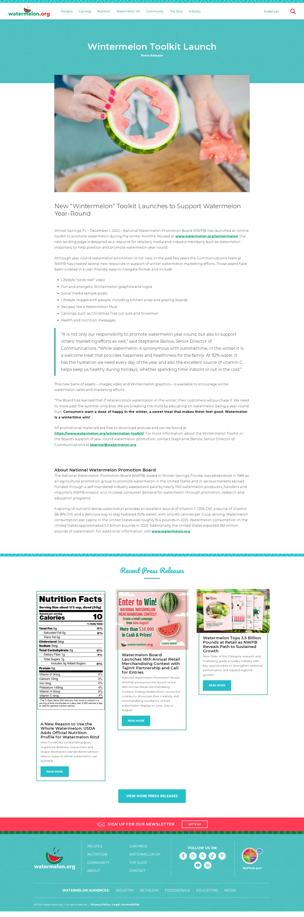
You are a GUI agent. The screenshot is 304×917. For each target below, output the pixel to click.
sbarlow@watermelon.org (113, 445)
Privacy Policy (100, 904)
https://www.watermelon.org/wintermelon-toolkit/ (99, 433)
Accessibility (130, 904)
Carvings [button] (85, 11)
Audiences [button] (271, 11)
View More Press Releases (152, 796)
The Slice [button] (176, 11)
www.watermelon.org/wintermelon (206, 236)
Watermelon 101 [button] (128, 11)
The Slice (138, 863)
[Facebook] (183, 856)
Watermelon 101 (144, 854)
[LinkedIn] (207, 865)
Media (230, 890)
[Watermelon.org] (29, 11)
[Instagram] (193, 856)
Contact (137, 871)
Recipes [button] (67, 11)
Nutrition (97, 854)
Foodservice (177, 890)
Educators (207, 890)
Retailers (149, 890)
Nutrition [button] (103, 11)
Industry (195, 11)
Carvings (138, 846)
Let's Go (194, 824)
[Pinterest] (222, 856)
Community (98, 863)
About (93, 871)
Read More (55, 771)
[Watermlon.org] (54, 858)
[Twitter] (202, 856)
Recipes (94, 846)
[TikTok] (212, 856)
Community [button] (155, 11)
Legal (116, 904)
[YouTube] (198, 865)
